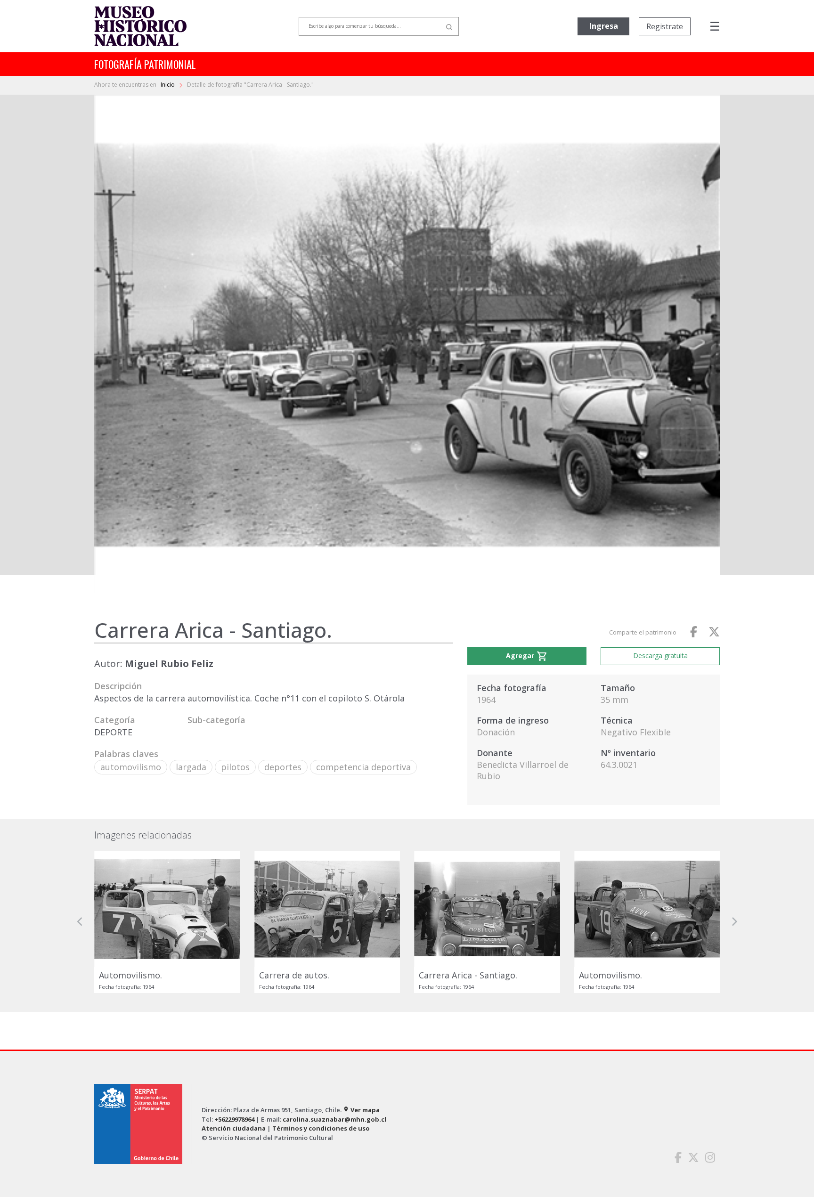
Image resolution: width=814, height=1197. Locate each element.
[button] (80, 922)
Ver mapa (361, 1110)
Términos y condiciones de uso (321, 1128)
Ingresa (603, 26)
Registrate (664, 26)
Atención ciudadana (234, 1128)
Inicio (168, 85)
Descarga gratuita (660, 655)
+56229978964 (234, 1119)
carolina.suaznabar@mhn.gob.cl (334, 1119)
